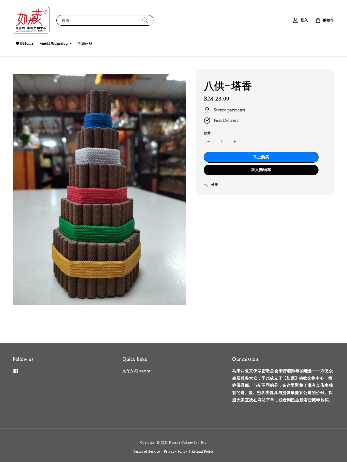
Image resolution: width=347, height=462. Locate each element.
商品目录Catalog (54, 43)
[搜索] (145, 20)
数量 (207, 133)
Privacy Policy (175, 451)
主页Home (25, 43)
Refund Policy (203, 451)
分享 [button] (214, 184)
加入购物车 (261, 169)
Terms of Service (146, 451)
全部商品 (84, 43)
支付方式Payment (137, 371)
